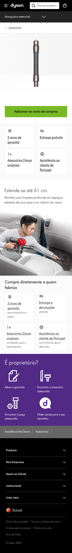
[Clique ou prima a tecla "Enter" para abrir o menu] (5, 5)
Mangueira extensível (17, 16)
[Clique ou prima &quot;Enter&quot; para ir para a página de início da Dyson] (17, 7)
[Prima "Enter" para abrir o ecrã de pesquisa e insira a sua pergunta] (44, 5)
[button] (14, 510)
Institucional (13, 486)
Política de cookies (43, 528)
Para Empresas (15, 462)
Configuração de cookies (18, 528)
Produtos (11, 450)
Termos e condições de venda (45, 521)
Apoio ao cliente (16, 474)
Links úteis (12, 497)
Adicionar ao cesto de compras (36, 111)
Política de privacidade (17, 521)
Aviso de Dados (13, 534)
